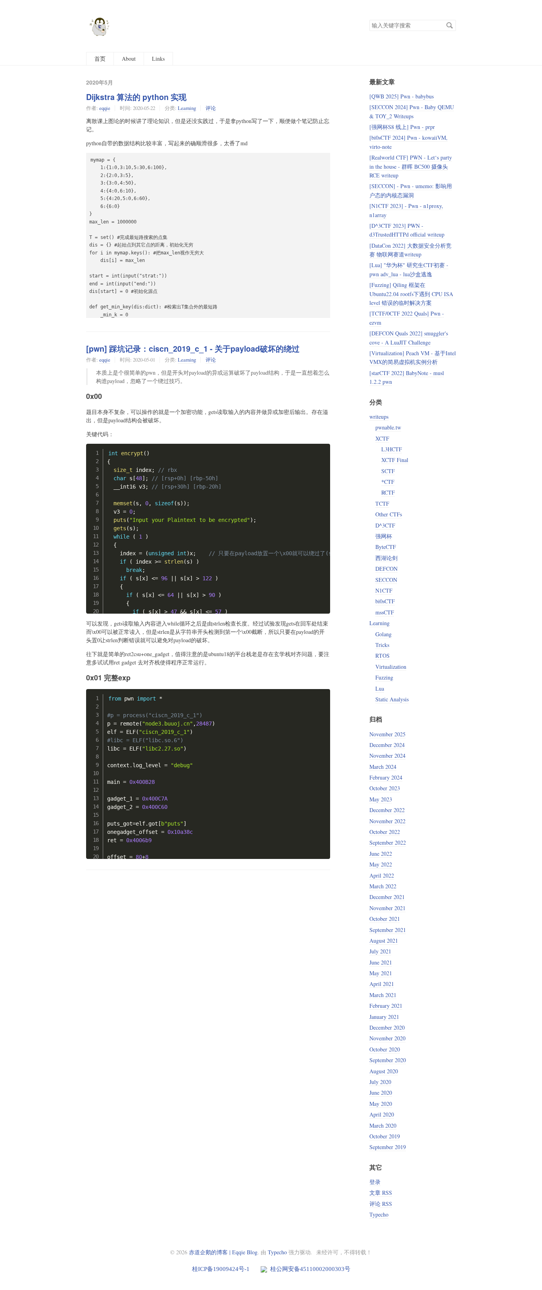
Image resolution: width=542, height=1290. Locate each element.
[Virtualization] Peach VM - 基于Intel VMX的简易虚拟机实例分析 (412, 357)
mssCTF (384, 612)
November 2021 (387, 908)
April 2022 (381, 875)
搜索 (449, 25)
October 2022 (384, 832)
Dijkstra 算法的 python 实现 (136, 96)
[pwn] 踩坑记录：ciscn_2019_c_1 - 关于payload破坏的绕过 (193, 348)
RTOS (382, 655)
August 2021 (383, 940)
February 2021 (385, 1005)
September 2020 (387, 1060)
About (129, 58)
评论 (211, 108)
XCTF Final (394, 460)
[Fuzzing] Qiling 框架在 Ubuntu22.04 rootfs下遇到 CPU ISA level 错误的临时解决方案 (411, 293)
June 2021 (380, 962)
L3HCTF (391, 449)
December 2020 (387, 1027)
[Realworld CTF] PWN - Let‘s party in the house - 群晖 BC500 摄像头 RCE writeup (410, 166)
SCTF (388, 471)
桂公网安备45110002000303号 (309, 1269)
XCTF (382, 438)
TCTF (382, 503)
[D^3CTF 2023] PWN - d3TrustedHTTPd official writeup (406, 230)
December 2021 (387, 897)
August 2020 (383, 1071)
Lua (379, 688)
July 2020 (380, 1082)
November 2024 (387, 755)
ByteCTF (385, 547)
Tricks (382, 645)
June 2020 (380, 1092)
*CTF (387, 481)
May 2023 (380, 799)
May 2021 (380, 973)
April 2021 (381, 984)
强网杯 (383, 536)
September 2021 (387, 930)
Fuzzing (384, 677)
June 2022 (380, 853)
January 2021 (384, 1016)
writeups (378, 416)
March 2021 (382, 995)
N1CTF (383, 590)
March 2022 (382, 886)
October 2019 (384, 1136)
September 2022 (387, 842)
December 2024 (387, 745)
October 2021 (384, 918)
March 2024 (382, 766)
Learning (187, 108)
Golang (383, 634)
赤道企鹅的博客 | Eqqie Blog (223, 1252)
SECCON (386, 579)
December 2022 (387, 810)
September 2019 (387, 1147)
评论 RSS (380, 1203)
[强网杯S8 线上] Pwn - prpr (402, 127)
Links (158, 58)
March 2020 (382, 1125)
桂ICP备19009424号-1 (221, 1269)
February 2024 (385, 777)
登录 (375, 1182)
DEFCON (386, 568)
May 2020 (380, 1103)
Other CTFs (388, 514)
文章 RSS (380, 1192)
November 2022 (387, 821)
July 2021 (380, 951)
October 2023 (384, 788)
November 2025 (387, 734)
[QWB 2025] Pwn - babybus (401, 96)
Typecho (378, 1214)
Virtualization (390, 666)
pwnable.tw (388, 427)
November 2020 (387, 1038)
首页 (100, 58)
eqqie (104, 108)
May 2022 (380, 864)
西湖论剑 (386, 558)
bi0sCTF (385, 601)
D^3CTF (385, 525)
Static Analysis (392, 699)
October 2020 (384, 1049)
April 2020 (381, 1114)
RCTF (388, 492)
